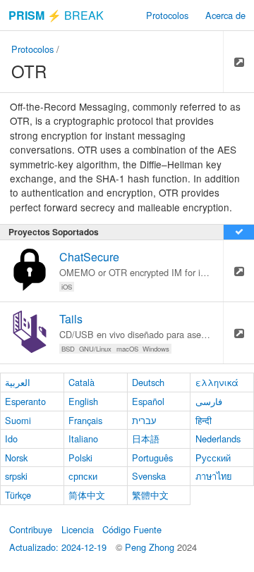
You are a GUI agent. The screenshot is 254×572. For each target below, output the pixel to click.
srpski (16, 476)
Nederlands (218, 438)
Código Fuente (132, 529)
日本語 (145, 438)
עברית (144, 420)
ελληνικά (216, 382)
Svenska (149, 476)
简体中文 (86, 495)
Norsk (16, 457)
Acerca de (225, 15)
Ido (11, 438)
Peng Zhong (151, 547)
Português (152, 457)
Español (148, 401)
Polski (80, 457)
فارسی (208, 401)
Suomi (18, 420)
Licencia (77, 529)
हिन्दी (203, 420)
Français (85, 420)
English (83, 401)
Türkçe (18, 495)
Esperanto (25, 401)
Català (81, 382)
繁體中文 (150, 495)
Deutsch (148, 382)
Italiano (83, 438)
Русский (213, 457)
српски (82, 476)
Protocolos (167, 15)
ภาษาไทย (213, 476)
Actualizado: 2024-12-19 (58, 547)
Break (56, 15)
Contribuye (30, 529)
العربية (17, 382)
